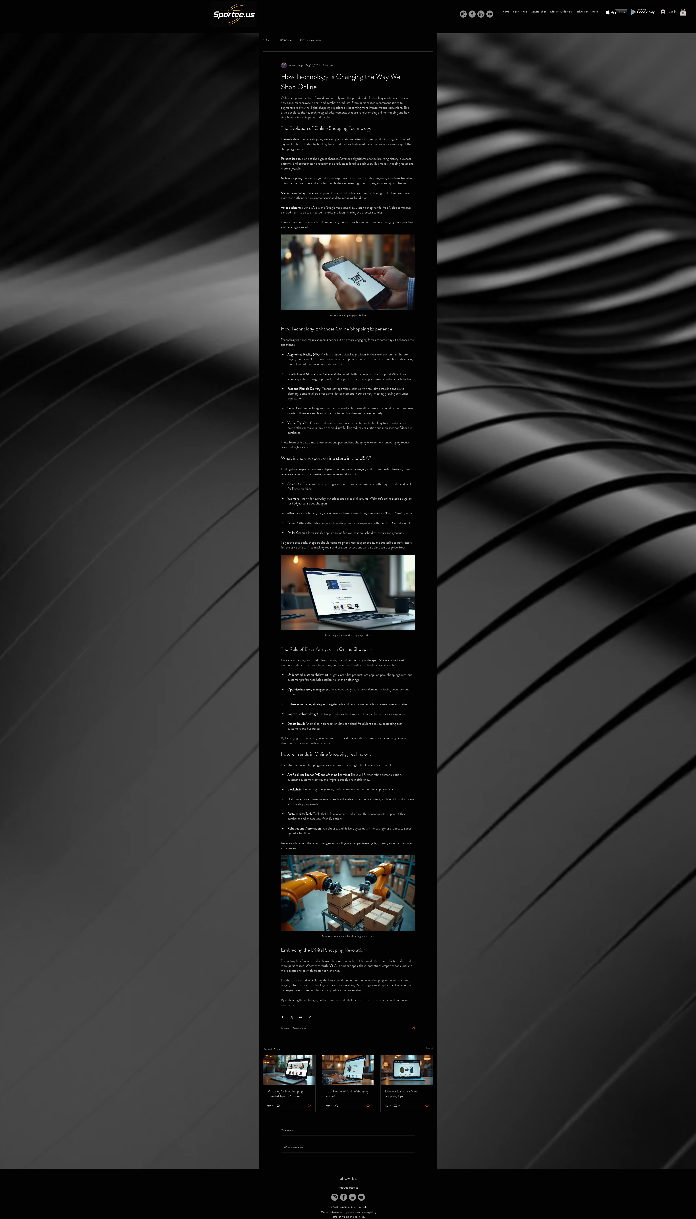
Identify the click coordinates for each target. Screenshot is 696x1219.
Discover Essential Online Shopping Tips (401, 1093)
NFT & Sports (286, 40)
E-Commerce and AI (311, 40)
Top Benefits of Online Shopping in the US (347, 1093)
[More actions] (413, 65)
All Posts (267, 40)
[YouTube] (361, 1197)
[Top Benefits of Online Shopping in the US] (348, 1070)
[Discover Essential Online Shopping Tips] (407, 1070)
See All (429, 1048)
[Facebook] (472, 14)
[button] (683, 12)
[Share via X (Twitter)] (291, 1017)
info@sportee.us (348, 1187)
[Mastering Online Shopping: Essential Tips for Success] (289, 1070)
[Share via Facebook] (282, 1017)
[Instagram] (463, 14)
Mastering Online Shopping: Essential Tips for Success (285, 1093)
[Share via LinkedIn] (300, 1017)
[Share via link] (309, 1017)
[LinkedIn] (480, 14)
